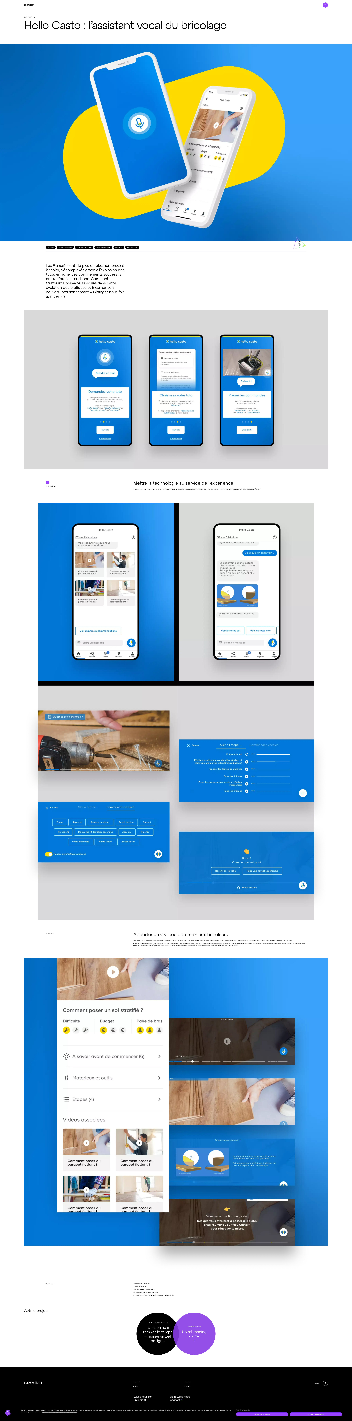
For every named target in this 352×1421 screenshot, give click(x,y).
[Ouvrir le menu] (325, 5)
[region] (176, 1413)
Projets (135, 1386)
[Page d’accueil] (33, 1383)
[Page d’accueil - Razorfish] (29, 5)
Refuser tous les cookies (262, 1414)
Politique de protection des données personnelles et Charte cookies (59, 1412)
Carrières (187, 1382)
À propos (136, 1382)
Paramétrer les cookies (243, 1410)
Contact (187, 1386)
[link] (325, 1383)
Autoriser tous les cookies (316, 1414)
